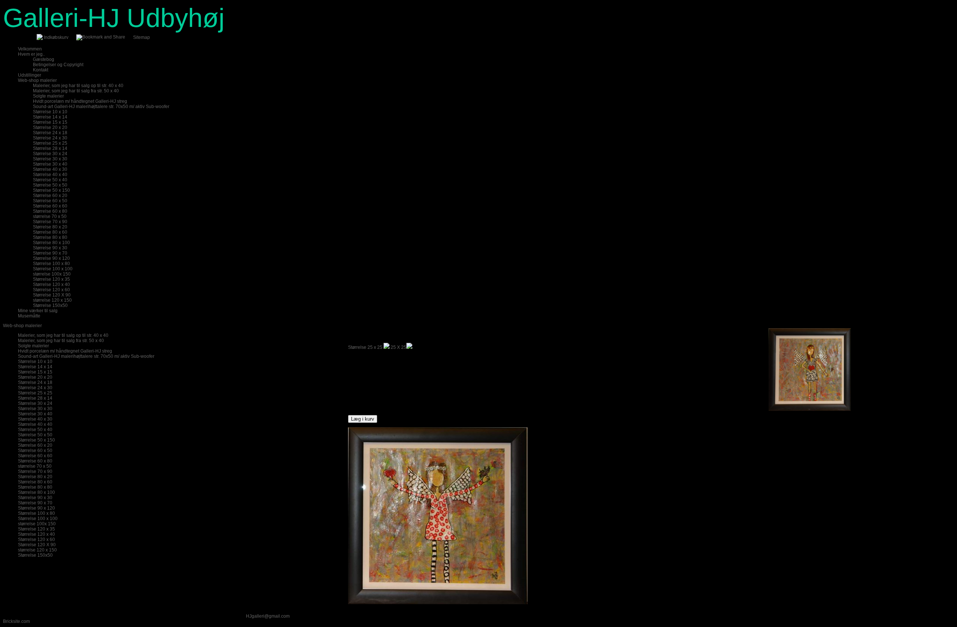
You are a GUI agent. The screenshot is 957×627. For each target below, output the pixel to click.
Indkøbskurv (56, 37)
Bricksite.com (16, 621)
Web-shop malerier (22, 325)
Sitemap (141, 37)
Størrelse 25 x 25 (365, 347)
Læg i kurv (362, 419)
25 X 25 (398, 347)
